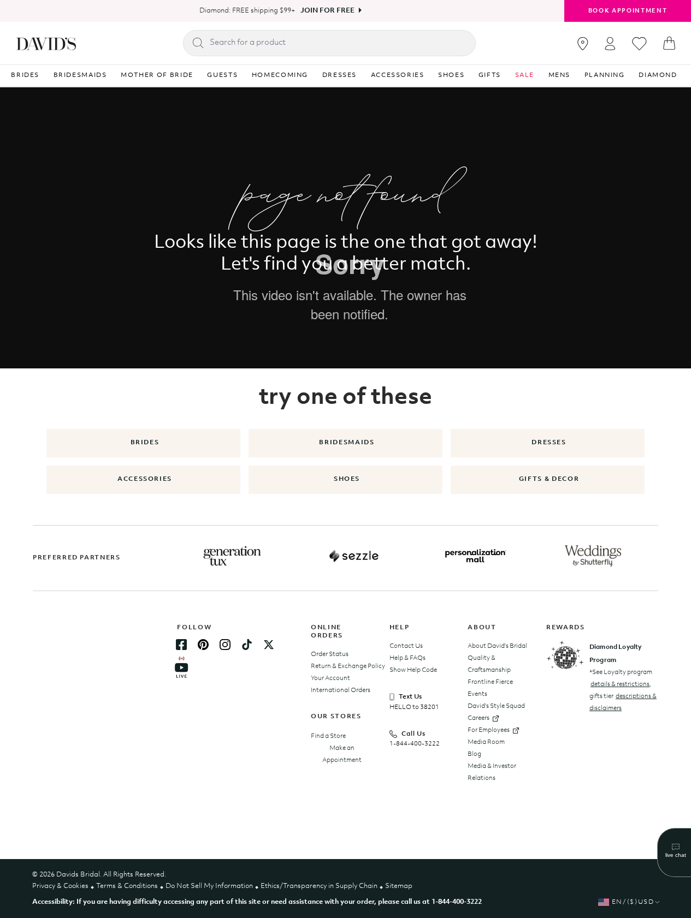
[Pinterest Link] (203, 644)
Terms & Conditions (127, 886)
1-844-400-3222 (414, 744)
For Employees (489, 730)
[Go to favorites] (639, 44)
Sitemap (398, 886)
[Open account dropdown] (610, 43)
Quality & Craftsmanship (489, 664)
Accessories (144, 479)
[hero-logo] (46, 43)
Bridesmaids (346, 442)
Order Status (330, 654)
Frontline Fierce (490, 682)
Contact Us (406, 646)
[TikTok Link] (246, 644)
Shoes (347, 479)
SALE (525, 75)
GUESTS (222, 75)
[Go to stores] (582, 44)
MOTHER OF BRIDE (157, 75)
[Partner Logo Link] (232, 556)
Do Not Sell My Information (209, 886)
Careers (478, 718)
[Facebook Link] (181, 644)
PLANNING (604, 75)
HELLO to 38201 (414, 707)
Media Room (486, 742)
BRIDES (25, 75)
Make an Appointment (342, 754)
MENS (559, 75)
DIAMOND (658, 75)
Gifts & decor (549, 479)
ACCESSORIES (397, 75)
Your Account (330, 678)
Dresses (548, 442)
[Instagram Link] (225, 644)
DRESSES (339, 75)
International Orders (340, 690)
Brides (145, 442)
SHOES (451, 75)
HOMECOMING (280, 75)
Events (477, 694)
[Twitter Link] (268, 644)
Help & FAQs (407, 658)
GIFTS (490, 75)
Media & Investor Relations (492, 772)
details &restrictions (619, 684)
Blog (474, 754)
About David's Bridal (497, 646)
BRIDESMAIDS (80, 75)
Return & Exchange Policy (348, 666)
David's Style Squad (496, 706)
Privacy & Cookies (60, 886)
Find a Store (328, 736)
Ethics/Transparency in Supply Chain (319, 886)
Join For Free (327, 10)
